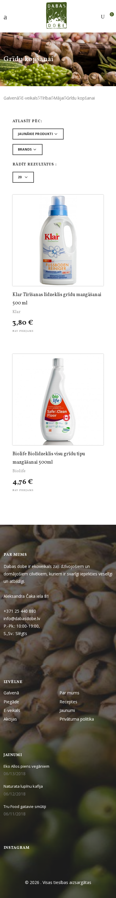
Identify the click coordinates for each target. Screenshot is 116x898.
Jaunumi (67, 710)
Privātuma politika (76, 719)
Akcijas (10, 719)
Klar (16, 312)
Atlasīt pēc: (27, 121)
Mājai (59, 98)
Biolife (19, 471)
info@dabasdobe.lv (22, 618)
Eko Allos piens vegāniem (26, 766)
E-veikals (29, 98)
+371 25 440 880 (20, 611)
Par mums (69, 693)
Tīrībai (45, 98)
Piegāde (11, 702)
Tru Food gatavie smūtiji (25, 806)
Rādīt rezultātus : (34, 164)
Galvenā (11, 98)
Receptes (68, 702)
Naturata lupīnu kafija (23, 786)
